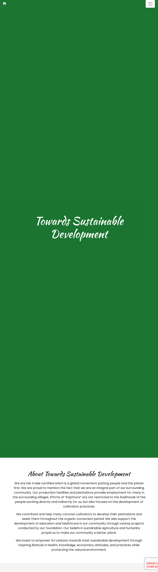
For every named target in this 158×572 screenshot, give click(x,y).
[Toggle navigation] (150, 4)
